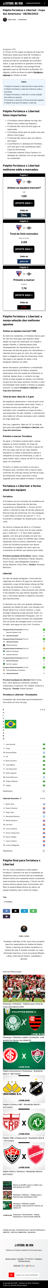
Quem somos (10, 1259)
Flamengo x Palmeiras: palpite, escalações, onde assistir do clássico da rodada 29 (28, 1206)
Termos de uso (24, 1261)
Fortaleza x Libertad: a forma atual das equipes (24, 100)
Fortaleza (8, 902)
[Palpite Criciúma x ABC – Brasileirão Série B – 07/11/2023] (24, 1089)
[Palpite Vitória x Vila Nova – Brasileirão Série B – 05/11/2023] (24, 1156)
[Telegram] (24, 911)
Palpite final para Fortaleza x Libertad (20, 103)
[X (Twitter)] (15, 911)
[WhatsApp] (33, 911)
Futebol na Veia (9, 1230)
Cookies (38, 1259)
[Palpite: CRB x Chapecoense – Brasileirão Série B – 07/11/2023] (24, 1122)
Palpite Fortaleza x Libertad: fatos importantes (23, 86)
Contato (20, 1259)
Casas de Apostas (33, 3)
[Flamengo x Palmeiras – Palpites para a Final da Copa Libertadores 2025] (24, 988)
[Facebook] (6, 911)
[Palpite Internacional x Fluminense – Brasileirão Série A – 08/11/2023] (24, 1055)
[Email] (6, 916)
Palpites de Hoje (22, 1230)
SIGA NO (17, 1266)
